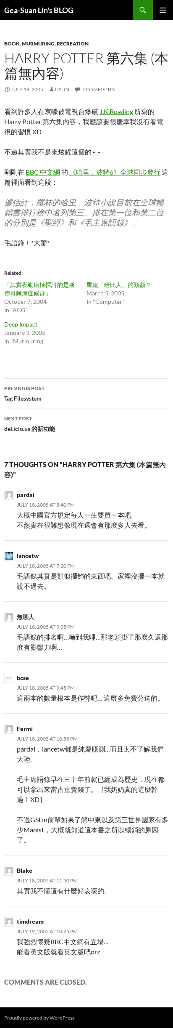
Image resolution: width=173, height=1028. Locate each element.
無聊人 (25, 616)
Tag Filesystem (24, 393)
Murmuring (38, 43)
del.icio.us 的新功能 (29, 423)
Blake (24, 870)
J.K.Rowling (116, 111)
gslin (62, 89)
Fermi (25, 728)
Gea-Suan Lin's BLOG (38, 10)
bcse (23, 677)
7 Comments (98, 89)
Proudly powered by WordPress (39, 1018)
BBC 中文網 (43, 172)
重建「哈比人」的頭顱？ (118, 284)
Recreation (73, 43)
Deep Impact (20, 324)
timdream (30, 921)
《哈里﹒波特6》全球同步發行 (114, 172)
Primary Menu (163, 10)
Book (12, 43)
